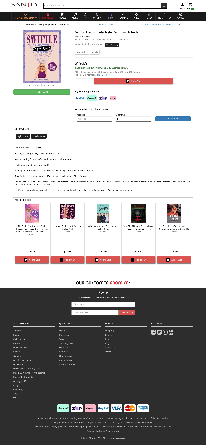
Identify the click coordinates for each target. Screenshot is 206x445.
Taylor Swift (22, 136)
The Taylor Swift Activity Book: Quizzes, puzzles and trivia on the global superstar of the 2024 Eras (32, 229)
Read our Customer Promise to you (103, 431)
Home (62, 330)
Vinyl (136, 17)
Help (107, 339)
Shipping (109, 330)
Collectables (19, 339)
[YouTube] (172, 333)
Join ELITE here (103, 74)
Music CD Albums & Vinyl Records (29, 372)
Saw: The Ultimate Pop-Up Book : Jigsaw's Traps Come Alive (138, 227)
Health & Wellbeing (22, 360)
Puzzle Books (39, 136)
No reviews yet (98, 44)
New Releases (65, 356)
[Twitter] (160, 333)
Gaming (124, 17)
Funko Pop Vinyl (20, 347)
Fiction (149, 17)
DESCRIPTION (22, 147)
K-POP (111, 17)
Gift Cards (64, 347)
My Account (64, 335)
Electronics (18, 343)
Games (180, 17)
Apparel (17, 330)
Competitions (65, 360)
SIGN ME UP (126, 312)
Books (16, 335)
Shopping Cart (66, 343)
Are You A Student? (68, 364)
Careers (108, 335)
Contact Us (110, 347)
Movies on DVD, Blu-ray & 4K (26, 368)
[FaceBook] (154, 333)
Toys (15, 393)
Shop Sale (47, 17)
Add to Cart (33, 259)
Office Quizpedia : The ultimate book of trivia (103, 227)
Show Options (173, 118)
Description (81, 52)
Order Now (135, 81)
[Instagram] (166, 333)
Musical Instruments (23, 377)
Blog (107, 343)
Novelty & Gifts (20, 381)
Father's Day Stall (107, 24)
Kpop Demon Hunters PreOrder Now (162, 24)
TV (85, 17)
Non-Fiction (165, 17)
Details (94, 52)
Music (75, 17)
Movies (62, 17)
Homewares (18, 364)
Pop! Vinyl (97, 17)
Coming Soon (65, 351)
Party (15, 385)
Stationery (18, 389)
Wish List (63, 339)
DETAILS (39, 147)
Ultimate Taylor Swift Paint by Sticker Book (67, 227)
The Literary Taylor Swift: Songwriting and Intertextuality (174, 227)
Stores (108, 351)
